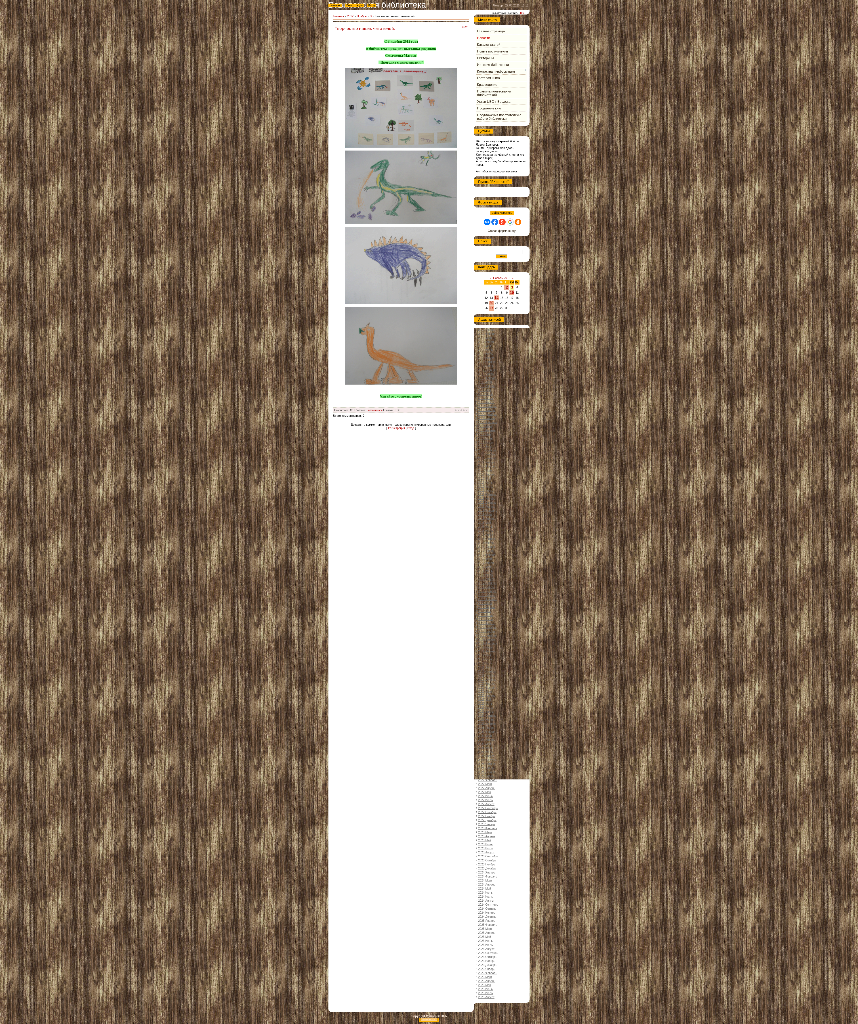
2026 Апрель (486, 981)
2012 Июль (485, 354)
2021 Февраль (487, 731)
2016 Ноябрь (486, 542)
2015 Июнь (485, 482)
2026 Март (485, 977)
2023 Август (486, 852)
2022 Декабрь (487, 820)
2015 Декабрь (487, 502)
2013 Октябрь (487, 406)
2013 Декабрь (487, 414)
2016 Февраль (487, 510)
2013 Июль (485, 398)
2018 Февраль (487, 599)
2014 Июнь (485, 438)
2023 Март (485, 832)
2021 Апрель (486, 739)
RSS (522, 13)
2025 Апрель (486, 932)
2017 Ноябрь (486, 587)
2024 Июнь (485, 892)
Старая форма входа (502, 230)
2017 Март (485, 559)
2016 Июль (485, 530)
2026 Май (484, 985)
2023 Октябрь (487, 860)
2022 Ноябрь (486, 816)
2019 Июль (485, 663)
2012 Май (484, 346)
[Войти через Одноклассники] (518, 222)
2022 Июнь (485, 796)
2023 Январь (486, 824)
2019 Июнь (485, 659)
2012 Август (486, 358)
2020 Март (485, 691)
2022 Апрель (486, 788)
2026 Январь (486, 969)
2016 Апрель (486, 518)
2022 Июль (485, 800)
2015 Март (485, 470)
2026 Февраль (487, 973)
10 (512, 293)
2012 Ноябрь (486, 366)
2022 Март (485, 784)
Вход (371, 5)
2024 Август (486, 900)
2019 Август (486, 667)
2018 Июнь (485, 615)
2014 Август (486, 446)
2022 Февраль (487, 780)
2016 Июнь (485, 526)
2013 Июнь (485, 394)
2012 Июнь (485, 350)
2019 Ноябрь (486, 675)
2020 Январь (486, 683)
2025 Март (485, 928)
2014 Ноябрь (486, 454)
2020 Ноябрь (486, 719)
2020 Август (486, 711)
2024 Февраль (487, 876)
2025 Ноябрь (486, 961)
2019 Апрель (486, 651)
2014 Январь (486, 418)
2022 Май (484, 792)
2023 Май (484, 840)
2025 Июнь (485, 940)
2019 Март (485, 647)
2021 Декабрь (487, 772)
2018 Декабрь (487, 635)
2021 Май (484, 743)
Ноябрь (362, 16)
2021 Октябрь (487, 764)
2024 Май (484, 888)
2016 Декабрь (487, 547)
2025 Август (486, 949)
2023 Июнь (485, 844)
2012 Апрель (486, 341)
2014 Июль (485, 442)
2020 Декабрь (487, 723)
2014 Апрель (486, 430)
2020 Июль (485, 707)
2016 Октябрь (487, 538)
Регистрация (354, 5)
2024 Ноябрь (486, 912)
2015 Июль (485, 486)
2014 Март (485, 426)
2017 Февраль (487, 555)
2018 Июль (485, 619)
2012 (350, 16)
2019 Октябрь (487, 671)
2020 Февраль (487, 687)
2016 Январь (486, 506)
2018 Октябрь (487, 627)
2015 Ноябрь (486, 498)
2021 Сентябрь (488, 760)
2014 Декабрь (487, 458)
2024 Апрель (486, 884)
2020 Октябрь (487, 715)
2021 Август (486, 756)
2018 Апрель (486, 607)
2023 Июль (485, 848)
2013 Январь (486, 374)
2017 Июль (485, 575)
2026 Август (486, 997)
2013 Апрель (486, 386)
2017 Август (486, 579)
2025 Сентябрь (488, 953)
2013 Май (484, 390)
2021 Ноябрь (486, 768)
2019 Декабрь (487, 679)
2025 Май (484, 936)
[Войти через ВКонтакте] (487, 222)
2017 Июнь (485, 571)
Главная (335, 5)
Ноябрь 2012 (501, 278)
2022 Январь (486, 776)
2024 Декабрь (487, 916)
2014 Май (484, 434)
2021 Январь (486, 727)
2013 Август (486, 402)
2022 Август (486, 804)
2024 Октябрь (487, 908)
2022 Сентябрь (488, 808)
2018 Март (485, 603)
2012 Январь (486, 329)
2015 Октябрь (487, 494)
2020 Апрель (486, 695)
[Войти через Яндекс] (502, 222)
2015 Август (486, 490)
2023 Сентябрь (488, 856)
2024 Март (485, 880)
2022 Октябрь (487, 812)
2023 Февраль (487, 828)
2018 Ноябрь (486, 631)
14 (496, 298)
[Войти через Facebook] (494, 222)
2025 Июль (485, 945)
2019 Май (484, 655)
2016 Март (485, 514)
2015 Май (484, 478)
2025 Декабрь (487, 965)
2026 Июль (485, 993)
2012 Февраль (487, 333)
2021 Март (485, 735)
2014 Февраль (487, 422)
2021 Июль (485, 752)
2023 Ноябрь (486, 864)
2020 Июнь (485, 703)
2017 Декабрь (487, 591)
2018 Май (484, 611)
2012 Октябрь (487, 362)
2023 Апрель (486, 836)
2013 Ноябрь (486, 410)
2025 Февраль (487, 924)
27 (491, 308)
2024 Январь (486, 872)
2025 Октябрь (487, 957)
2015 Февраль (487, 466)
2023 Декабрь (487, 868)
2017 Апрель (486, 563)
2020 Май (484, 699)
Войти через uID (502, 212)
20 (491, 303)
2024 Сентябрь (488, 904)
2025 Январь (486, 920)
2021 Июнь (485, 748)
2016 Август (486, 534)
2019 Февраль (487, 643)
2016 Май (484, 522)
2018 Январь (486, 595)
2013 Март (485, 382)
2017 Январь (486, 551)
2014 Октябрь (487, 450)
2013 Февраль (487, 378)
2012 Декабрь (487, 370)
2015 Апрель (486, 474)
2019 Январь (486, 639)
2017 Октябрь (487, 583)
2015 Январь (486, 462)
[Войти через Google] (510, 222)
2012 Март (485, 337)
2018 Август (486, 623)
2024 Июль (485, 896)
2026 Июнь (485, 989)
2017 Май (484, 567)
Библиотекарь (375, 410)
